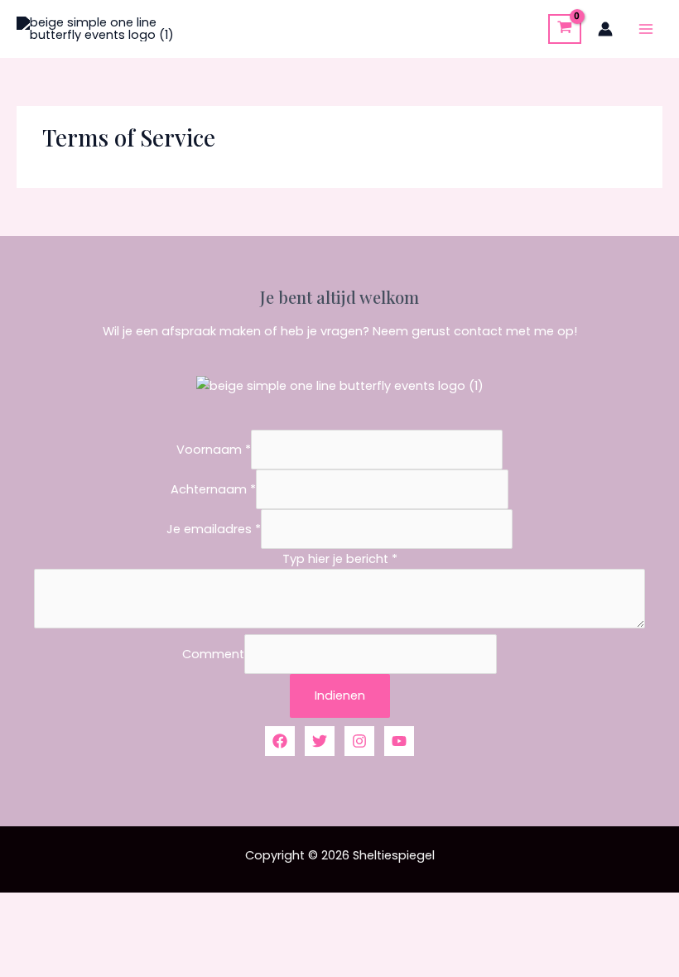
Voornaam (213, 449)
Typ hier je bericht (339, 559)
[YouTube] (399, 741)
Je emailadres (213, 529)
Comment (213, 654)
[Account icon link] (605, 29)
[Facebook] (280, 741)
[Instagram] (359, 741)
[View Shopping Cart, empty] (564, 28)
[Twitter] (320, 741)
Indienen (340, 695)
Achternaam (213, 489)
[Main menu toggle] (645, 29)
